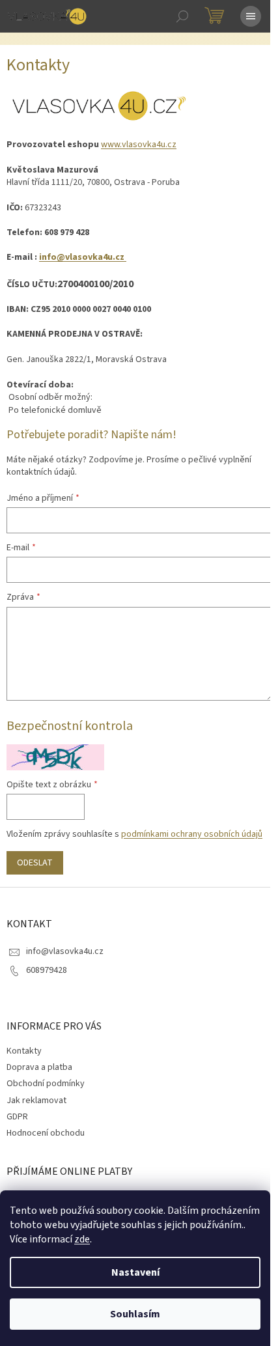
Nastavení (135, 1272)
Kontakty (24, 1051)
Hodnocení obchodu (46, 1133)
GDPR (17, 1116)
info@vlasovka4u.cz (82, 257)
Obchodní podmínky (46, 1083)
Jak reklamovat (36, 1100)
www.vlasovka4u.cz (138, 144)
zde (82, 1239)
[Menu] (251, 16)
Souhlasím (135, 1314)
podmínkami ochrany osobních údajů (191, 834)
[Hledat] (182, 16)
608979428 (46, 970)
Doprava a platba (39, 1067)
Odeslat (35, 862)
